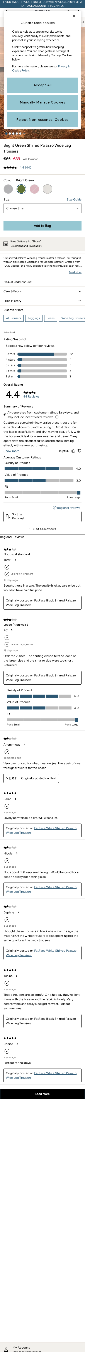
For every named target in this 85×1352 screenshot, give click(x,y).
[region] (42, 70)
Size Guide (74, 199)
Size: (6, 199)
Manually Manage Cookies (42, 102)
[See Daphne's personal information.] (18, 912)
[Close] (74, 16)
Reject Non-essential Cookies (42, 120)
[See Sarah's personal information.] (15, 799)
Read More (75, 272)
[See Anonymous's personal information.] (24, 744)
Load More (42, 1094)
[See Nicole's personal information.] (16, 853)
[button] (6, 133)
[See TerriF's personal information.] (15, 559)
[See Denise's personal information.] (17, 1044)
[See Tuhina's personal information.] (16, 976)
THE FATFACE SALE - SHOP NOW (42, 3)
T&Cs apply (35, 245)
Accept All (43, 85)
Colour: (8, 180)
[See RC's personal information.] (11, 630)
